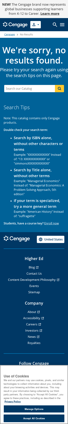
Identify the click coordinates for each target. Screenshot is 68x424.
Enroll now (51, 223)
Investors (32, 330)
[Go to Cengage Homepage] (15, 24)
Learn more (49, 13)
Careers (32, 324)
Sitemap (34, 292)
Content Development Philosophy (32, 280)
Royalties (34, 343)
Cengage (9, 34)
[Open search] (55, 24)
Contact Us (34, 273)
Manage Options (34, 409)
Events (34, 286)
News (32, 337)
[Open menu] (62, 25)
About (32, 312)
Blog (32, 267)
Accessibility (32, 318)
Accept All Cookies (34, 418)
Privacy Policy (13, 401)
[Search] (59, 88)
